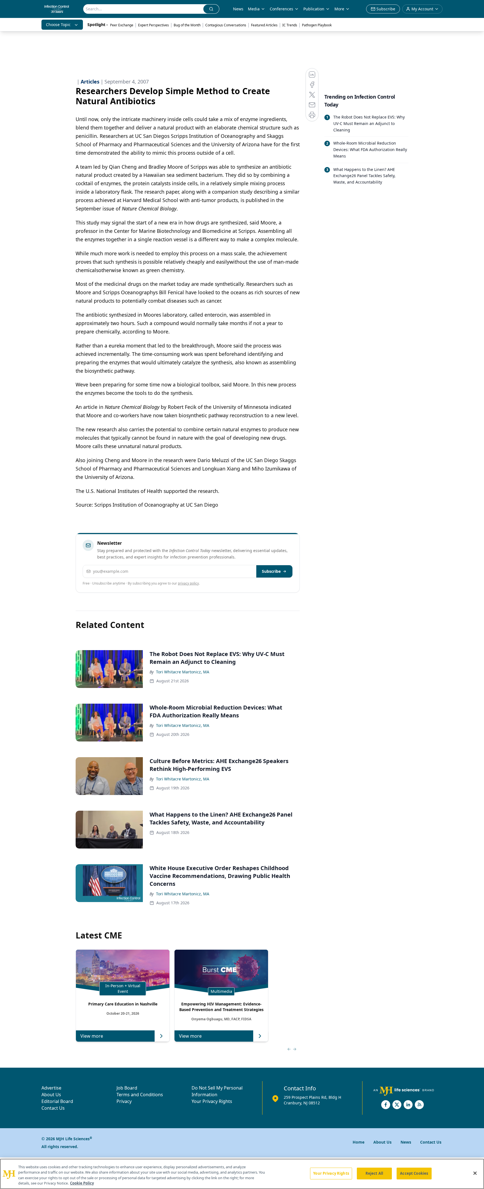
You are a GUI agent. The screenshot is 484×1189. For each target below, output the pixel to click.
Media (254, 8)
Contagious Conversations (225, 25)
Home (358, 1142)
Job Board (127, 1088)
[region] (242, 1174)
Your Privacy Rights (212, 1101)
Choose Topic (58, 24)
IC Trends (289, 25)
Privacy (124, 1101)
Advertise (51, 1088)
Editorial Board (57, 1101)
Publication (313, 8)
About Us (51, 1094)
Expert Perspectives (153, 25)
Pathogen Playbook (317, 25)
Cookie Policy (82, 1183)
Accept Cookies (414, 1173)
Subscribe (271, 571)
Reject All (374, 1173)
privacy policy (188, 583)
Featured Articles (264, 25)
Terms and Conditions (140, 1094)
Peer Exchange (121, 25)
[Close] (475, 1173)
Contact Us (53, 1108)
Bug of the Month (187, 25)
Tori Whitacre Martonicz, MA (182, 672)
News (238, 8)
